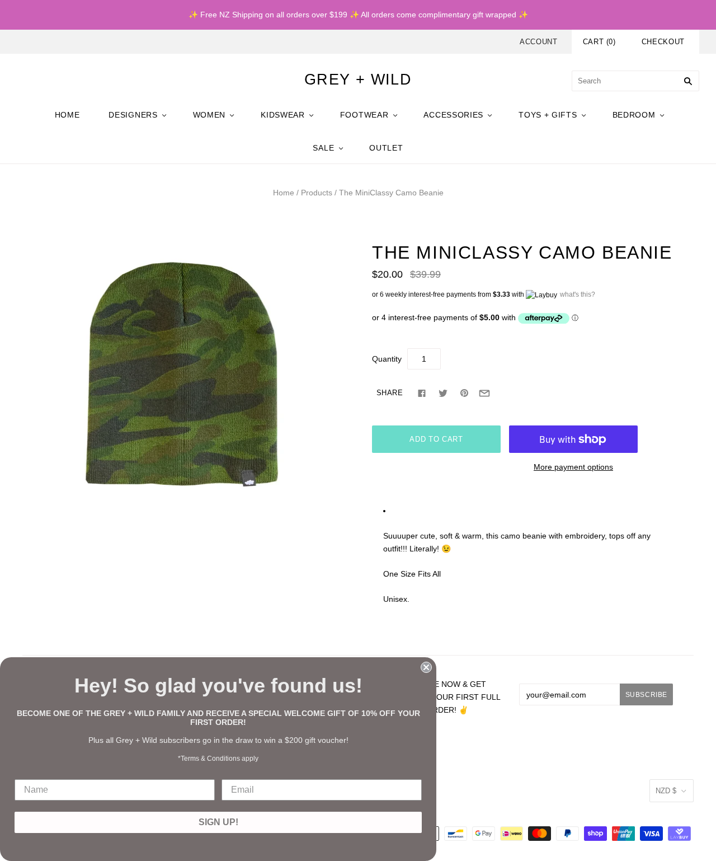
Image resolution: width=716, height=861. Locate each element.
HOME (67, 114)
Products (316, 192)
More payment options (573, 466)
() (599, 42)
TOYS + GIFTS (548, 114)
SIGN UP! (218, 822)
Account (539, 42)
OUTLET (386, 147)
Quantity (387, 358)
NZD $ (666, 791)
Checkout (663, 42)
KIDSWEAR (283, 114)
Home (283, 192)
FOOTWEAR (364, 114)
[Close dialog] (426, 667)
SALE (323, 147)
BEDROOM (634, 114)
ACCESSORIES (453, 114)
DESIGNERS (133, 114)
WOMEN (209, 114)
